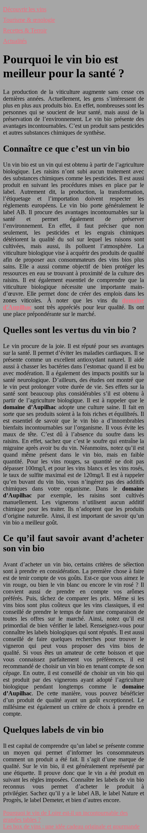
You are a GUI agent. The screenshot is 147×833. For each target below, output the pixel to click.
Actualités (15, 41)
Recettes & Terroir (25, 30)
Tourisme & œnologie (29, 20)
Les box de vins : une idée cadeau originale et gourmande (71, 826)
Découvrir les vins (24, 9)
